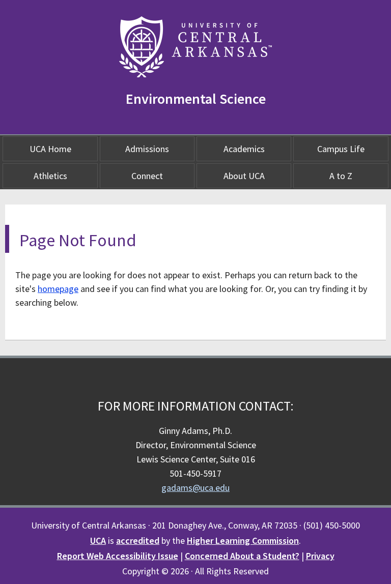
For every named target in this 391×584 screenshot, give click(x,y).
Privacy (320, 556)
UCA (98, 540)
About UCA (244, 176)
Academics (244, 149)
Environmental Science (196, 99)
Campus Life (341, 149)
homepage (58, 289)
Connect (147, 176)
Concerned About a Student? (242, 556)
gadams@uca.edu (195, 487)
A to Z (340, 176)
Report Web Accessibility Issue (117, 556)
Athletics (50, 176)
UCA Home (50, 149)
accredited (137, 540)
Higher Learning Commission (243, 540)
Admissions (147, 149)
